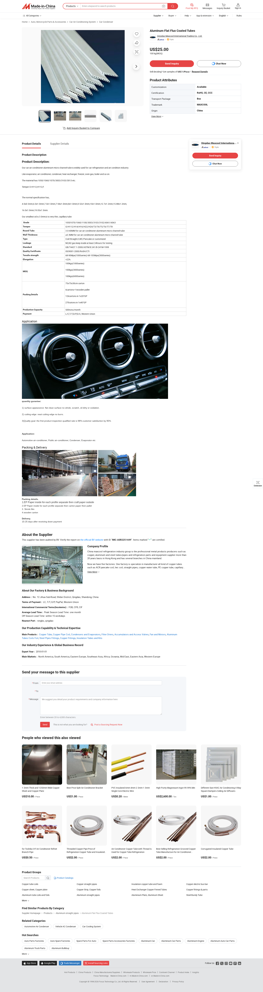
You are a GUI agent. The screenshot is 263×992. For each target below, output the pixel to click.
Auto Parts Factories (34, 940)
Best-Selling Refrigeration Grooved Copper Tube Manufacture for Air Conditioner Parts (176, 852)
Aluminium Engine (195, 940)
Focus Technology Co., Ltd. (110, 981)
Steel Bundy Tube (194, 895)
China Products (84, 972)
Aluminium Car (148, 940)
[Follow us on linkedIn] (239, 963)
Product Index (183, 972)
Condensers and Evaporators (85, 634)
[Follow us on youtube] (230, 963)
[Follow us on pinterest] (235, 963)
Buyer (171, 15)
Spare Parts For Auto (86, 940)
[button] (163, 6)
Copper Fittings (68, 638)
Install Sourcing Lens (98, 963)
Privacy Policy (178, 981)
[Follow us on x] (221, 963)
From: (36, 683)
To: (37, 691)
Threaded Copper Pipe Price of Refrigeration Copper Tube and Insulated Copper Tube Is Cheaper (86, 852)
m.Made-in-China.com (139, 976)
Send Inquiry (172, 63)
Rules (239, 15)
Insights (195, 972)
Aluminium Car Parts (171, 940)
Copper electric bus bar (197, 884)
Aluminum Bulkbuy (60, 948)
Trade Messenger (70, 963)
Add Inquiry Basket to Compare (83, 128)
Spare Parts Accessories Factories (119, 940)
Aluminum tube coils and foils (35, 895)
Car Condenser (106, 21)
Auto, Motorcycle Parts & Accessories (48, 21)
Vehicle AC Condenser (65, 926)
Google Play (48, 963)
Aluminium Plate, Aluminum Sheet (147, 895)
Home (25, 21)
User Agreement (148, 981)
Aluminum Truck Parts (34, 948)
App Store (29, 963)
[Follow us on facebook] (217, 963)
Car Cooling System (91, 926)
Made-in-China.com (118, 976)
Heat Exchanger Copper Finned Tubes (149, 889)
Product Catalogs (64, 877)
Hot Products (69, 972)
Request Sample (200, 71)
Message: (34, 699)
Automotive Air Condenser (36, 926)
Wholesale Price (149, 972)
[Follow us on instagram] (226, 963)
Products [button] (71, 6)
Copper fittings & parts (197, 889)
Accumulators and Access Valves (131, 634)
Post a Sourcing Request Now (106, 724)
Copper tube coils (30, 884)
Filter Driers (107, 634)
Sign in (238, 8)
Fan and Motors (158, 634)
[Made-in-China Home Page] (38, 6)
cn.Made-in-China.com (160, 976)
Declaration (163, 981)
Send (45, 724)
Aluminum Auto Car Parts (222, 940)
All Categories (32, 15)
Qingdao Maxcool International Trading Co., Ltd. (179, 35)
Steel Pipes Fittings (49, 638)
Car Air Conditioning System (82, 21)
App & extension (204, 15)
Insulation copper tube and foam (147, 884)
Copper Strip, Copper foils (89, 889)
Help (187, 15)
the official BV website (91, 539)
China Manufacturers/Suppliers (107, 972)
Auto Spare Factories (60, 940)
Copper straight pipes (87, 884)
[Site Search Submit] (172, 6)
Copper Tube (45, 634)
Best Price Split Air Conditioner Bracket (85, 787)
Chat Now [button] (221, 63)
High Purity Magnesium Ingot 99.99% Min (175, 787)
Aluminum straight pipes (88, 895)
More (24, 953)
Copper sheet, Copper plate (34, 889)
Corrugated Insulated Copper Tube (217, 848)
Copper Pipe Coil (61, 634)
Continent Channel (167, 972)
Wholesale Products (131, 972)
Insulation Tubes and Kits (89, 638)
